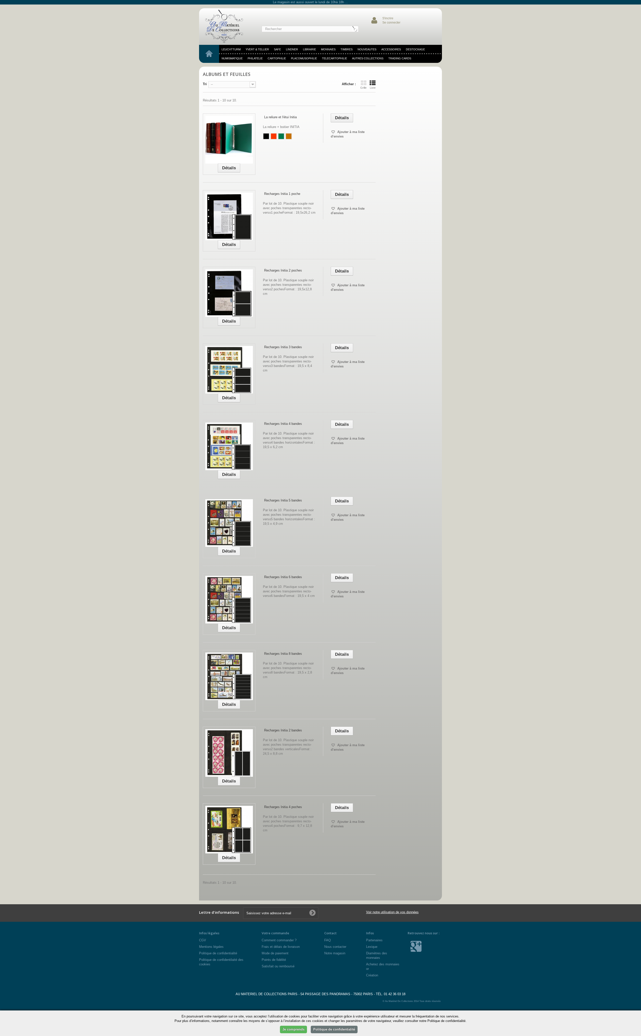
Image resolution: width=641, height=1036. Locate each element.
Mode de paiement (275, 953)
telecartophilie (334, 58)
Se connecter (391, 22)
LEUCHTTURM (231, 49)
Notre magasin (334, 953)
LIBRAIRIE (309, 49)
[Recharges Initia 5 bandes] (229, 523)
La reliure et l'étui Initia (280, 117)
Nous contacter (335, 947)
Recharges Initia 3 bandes (283, 347)
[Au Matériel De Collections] (226, 26)
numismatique (232, 58)
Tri (205, 84)
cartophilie (277, 58)
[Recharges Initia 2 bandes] (229, 753)
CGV (202, 940)
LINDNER (292, 49)
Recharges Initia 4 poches (283, 807)
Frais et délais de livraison (281, 947)
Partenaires (374, 940)
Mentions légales (211, 947)
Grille (363, 87)
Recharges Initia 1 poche (282, 194)
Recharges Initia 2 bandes (283, 730)
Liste (373, 87)
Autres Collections (367, 58)
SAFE (277, 49)
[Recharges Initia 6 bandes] (229, 599)
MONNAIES (328, 49)
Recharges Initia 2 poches (283, 270)
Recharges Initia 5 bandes (283, 500)
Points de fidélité (274, 960)
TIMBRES (347, 49)
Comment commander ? (279, 940)
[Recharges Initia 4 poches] (229, 829)
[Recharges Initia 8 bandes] (229, 676)
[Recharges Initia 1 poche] (229, 216)
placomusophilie (304, 58)
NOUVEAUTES (367, 49)
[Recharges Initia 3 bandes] (229, 370)
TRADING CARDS (399, 58)
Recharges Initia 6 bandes (283, 577)
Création (372, 975)
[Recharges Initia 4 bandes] (229, 446)
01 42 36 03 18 (394, 994)
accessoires (391, 49)
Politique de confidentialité (218, 953)
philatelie (255, 58)
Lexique (371, 947)
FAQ (327, 940)
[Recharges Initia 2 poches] (229, 293)
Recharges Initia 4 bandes (283, 424)
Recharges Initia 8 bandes (283, 654)
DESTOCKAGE (415, 49)
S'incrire (387, 18)
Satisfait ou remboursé (278, 966)
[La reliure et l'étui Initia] (229, 140)
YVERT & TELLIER (257, 49)
